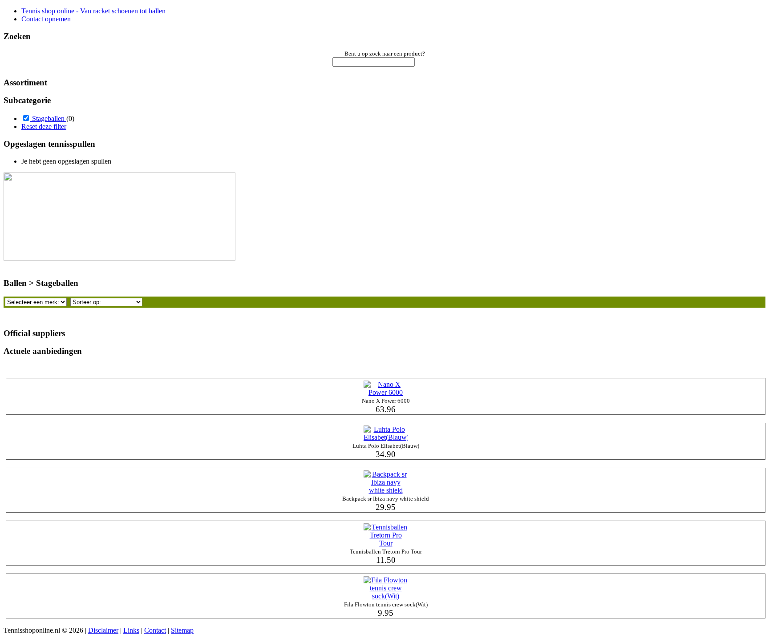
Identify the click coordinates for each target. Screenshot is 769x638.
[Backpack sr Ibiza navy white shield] (386, 490)
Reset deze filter (43, 126)
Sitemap (182, 630)
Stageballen (48, 118)
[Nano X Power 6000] (386, 392)
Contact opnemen (46, 19)
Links (131, 630)
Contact (155, 630)
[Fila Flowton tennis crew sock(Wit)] (386, 596)
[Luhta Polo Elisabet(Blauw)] (386, 437)
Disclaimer (103, 630)
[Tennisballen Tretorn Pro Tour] (386, 543)
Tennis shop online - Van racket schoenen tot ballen (93, 11)
